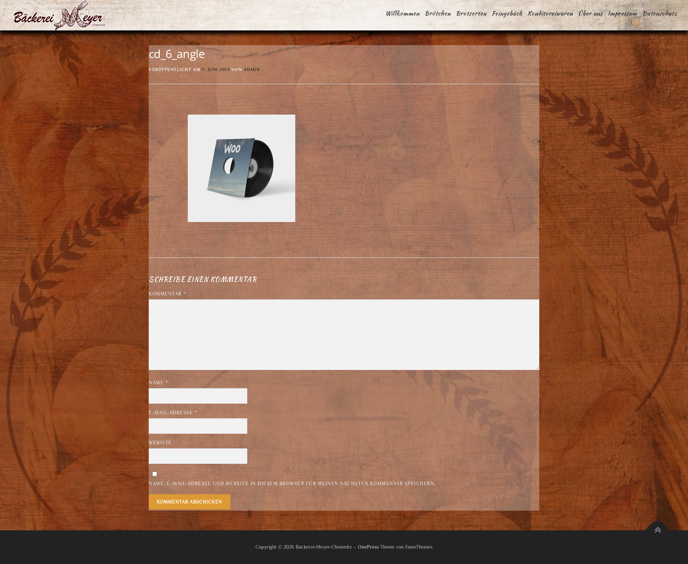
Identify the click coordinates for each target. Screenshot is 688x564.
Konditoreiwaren (550, 13)
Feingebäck (507, 13)
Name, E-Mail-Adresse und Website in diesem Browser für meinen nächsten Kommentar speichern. (292, 483)
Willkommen (402, 13)
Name (158, 382)
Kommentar (167, 294)
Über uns (590, 13)
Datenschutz (659, 13)
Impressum (622, 13)
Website (160, 442)
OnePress (368, 547)
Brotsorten (471, 13)
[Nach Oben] (657, 530)
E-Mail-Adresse (173, 412)
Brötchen (438, 13)
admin (252, 69)
